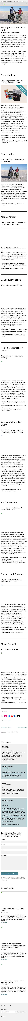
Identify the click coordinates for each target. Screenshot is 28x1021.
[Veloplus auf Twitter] (10, 1005)
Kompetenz (18, 1)
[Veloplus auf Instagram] (4, 1005)
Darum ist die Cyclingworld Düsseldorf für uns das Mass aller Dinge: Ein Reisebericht (13, 945)
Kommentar (4, 855)
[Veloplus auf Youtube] (7, 1005)
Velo (10, 720)
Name (3, 839)
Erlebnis (23, 1)
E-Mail (3, 844)
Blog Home (3, 1016)
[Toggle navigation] (2, 4)
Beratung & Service (11, 1)
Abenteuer (4, 720)
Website (3, 850)
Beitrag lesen (4, 922)
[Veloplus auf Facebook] (1, 1005)
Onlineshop (3, 1)
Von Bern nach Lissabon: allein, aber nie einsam (13, 982)
